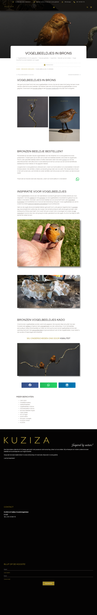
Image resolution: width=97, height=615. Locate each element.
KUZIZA (22, 422)
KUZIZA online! (25, 420)
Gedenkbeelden (25, 404)
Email (5, 576)
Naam (5, 569)
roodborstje (52, 88)
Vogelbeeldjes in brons (27, 406)
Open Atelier (24, 412)
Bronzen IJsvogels (25, 418)
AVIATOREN (24, 416)
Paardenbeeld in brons (27, 408)
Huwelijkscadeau (25, 402)
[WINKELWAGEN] (90, 7)
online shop (30, 455)
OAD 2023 (23, 400)
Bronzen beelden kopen (27, 410)
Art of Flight (24, 414)
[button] (54, 7)
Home (18, 69)
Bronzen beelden (28, 69)
